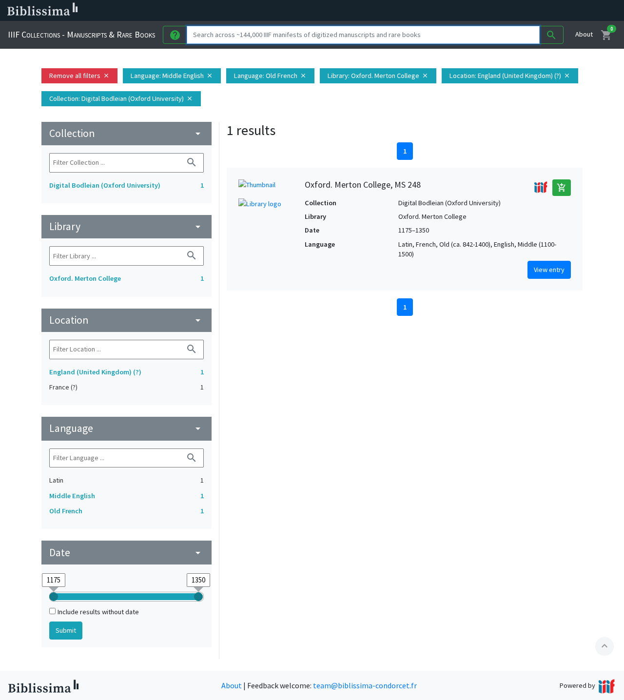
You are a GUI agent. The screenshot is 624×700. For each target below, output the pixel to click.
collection (126, 133)
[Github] (530, 11)
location (126, 320)
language (126, 428)
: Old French (270, 75)
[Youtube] (515, 11)
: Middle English (172, 75)
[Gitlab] (546, 11)
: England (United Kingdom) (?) (509, 75)
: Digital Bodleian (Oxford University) (121, 98)
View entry (549, 269)
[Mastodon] (499, 11)
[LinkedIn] (468, 11)
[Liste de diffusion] (452, 11)
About (584, 34)
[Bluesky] (483, 11)
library (126, 226)
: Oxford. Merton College (378, 75)
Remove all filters (79, 75)
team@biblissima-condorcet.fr (365, 685)
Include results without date (98, 611)
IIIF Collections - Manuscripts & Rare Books (81, 34)
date (126, 552)
